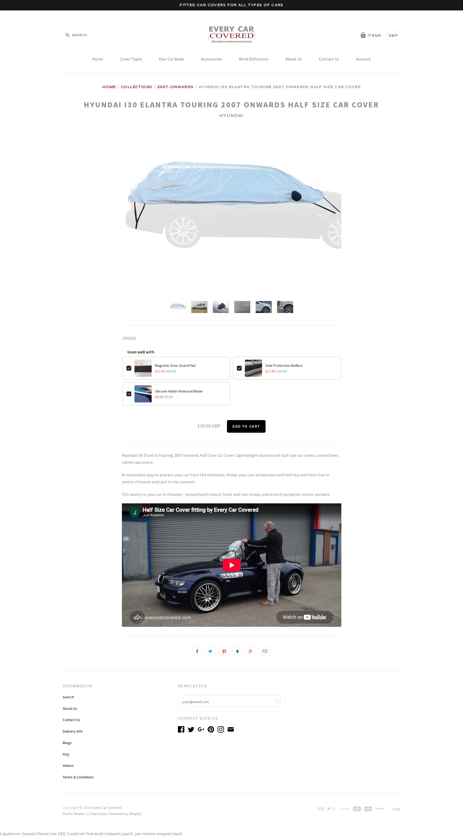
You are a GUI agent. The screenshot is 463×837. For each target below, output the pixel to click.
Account (363, 59)
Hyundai (231, 115)
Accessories (211, 59)
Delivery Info (73, 731)
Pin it (224, 651)
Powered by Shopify (125, 813)
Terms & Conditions (78, 777)
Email (265, 651)
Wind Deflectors (253, 59)
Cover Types (131, 59)
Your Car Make (171, 59)
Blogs (67, 742)
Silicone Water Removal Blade (179, 391)
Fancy (237, 651)
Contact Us (329, 59)
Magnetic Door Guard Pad (175, 365)
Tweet (210, 651)
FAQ (66, 754)
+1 (250, 651)
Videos (68, 765)
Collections (136, 87)
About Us (293, 59)
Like (197, 651)
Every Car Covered (106, 807)
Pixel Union (98, 813)
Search (68, 697)
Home (97, 59)
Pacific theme (73, 813)
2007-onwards (175, 87)
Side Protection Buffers (284, 365)
